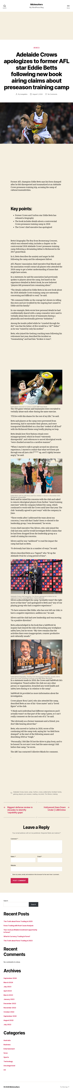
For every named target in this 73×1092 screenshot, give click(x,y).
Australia (7, 1040)
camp (30, 792)
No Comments (52, 94)
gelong (15, 794)
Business (7, 1045)
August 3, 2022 (37, 94)
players (21, 794)
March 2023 (8, 995)
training (55, 794)
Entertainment (9, 1049)
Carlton (35, 792)
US (5, 1070)
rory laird (41, 794)
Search (6, 901)
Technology (8, 1061)
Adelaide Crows (18, 792)
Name (13, 856)
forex (6, 1053)
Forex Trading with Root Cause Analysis (18, 926)
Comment (14, 839)
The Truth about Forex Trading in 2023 (18, 941)
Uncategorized (9, 1066)
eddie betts (47, 792)
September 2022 (10, 1016)
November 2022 (10, 1008)
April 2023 (8, 991)
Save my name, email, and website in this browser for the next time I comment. (35, 874)
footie (59, 792)
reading (34, 794)
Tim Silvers (48, 794)
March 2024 (8, 982)
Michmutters (36, 4)
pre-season (28, 794)
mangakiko (23, 94)
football (54, 792)
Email (39, 856)
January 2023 (9, 999)
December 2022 (10, 1003)
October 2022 (9, 1012)
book (26, 792)
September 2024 (10, 978)
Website (13, 865)
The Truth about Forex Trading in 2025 (18, 921)
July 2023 (7, 987)
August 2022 (8, 1020)
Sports (36, 47)
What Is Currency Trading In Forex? (17, 936)
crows (41, 792)
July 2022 (7, 1024)
